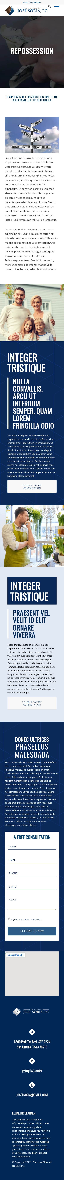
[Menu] (55, 6)
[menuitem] (48, 6)
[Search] (48, 6)
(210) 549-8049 (35, 2)
